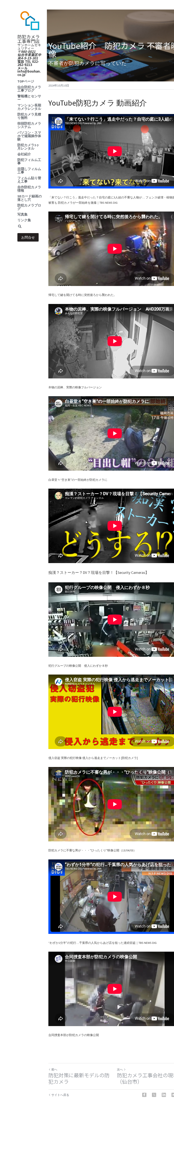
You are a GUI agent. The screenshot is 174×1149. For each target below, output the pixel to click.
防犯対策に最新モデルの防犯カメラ (78, 1078)
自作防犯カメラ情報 (29, 188)
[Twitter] (154, 1095)
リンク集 (24, 220)
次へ (120, 1069)
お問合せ (28, 237)
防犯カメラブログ (29, 207)
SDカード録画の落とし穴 (29, 198)
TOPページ (25, 81)
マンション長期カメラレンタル (29, 107)
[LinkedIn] (164, 1095)
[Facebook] (144, 1095)
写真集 (22, 214)
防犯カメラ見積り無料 (29, 116)
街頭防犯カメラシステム (29, 125)
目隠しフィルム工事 (29, 170)
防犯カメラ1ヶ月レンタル (28, 146)
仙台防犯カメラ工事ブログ (29, 88)
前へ (54, 1069)
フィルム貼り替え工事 (29, 179)
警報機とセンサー (29, 98)
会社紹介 (24, 154)
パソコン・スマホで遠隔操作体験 (29, 135)
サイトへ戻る (60, 1095)
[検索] (19, 226)
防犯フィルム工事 (29, 161)
